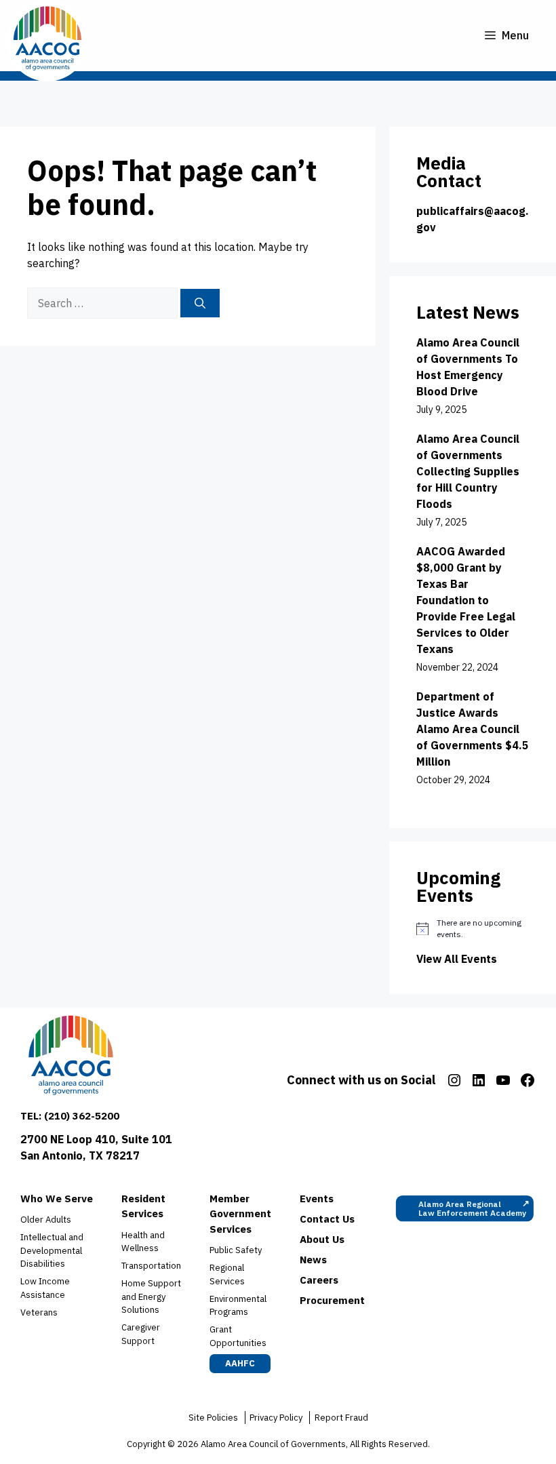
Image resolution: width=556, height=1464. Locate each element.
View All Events (456, 959)
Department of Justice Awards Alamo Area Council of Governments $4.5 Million (472, 729)
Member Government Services (240, 1213)
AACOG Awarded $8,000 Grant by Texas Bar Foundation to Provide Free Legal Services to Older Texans (465, 600)
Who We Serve (56, 1198)
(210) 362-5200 (81, 1115)
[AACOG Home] (70, 1058)
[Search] (200, 303)
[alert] (472, 928)
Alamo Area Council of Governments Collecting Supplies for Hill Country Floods (467, 471)
